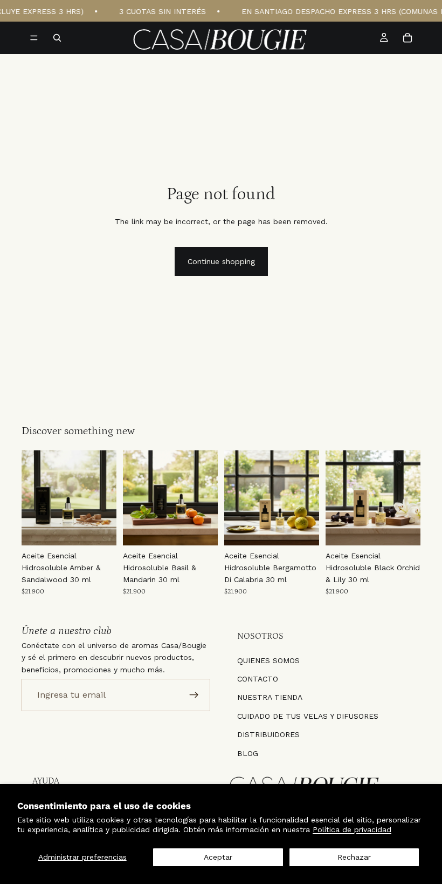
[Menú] (34, 37)
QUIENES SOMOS (268, 660)
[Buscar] (57, 38)
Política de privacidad (352, 829)
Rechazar (354, 857)
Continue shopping (221, 261)
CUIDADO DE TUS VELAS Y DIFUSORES (307, 715)
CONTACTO (257, 678)
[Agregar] (99, 528)
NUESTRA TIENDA (269, 697)
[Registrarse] (194, 695)
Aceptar (218, 857)
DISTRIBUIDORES (268, 734)
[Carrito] (407, 38)
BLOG (247, 752)
